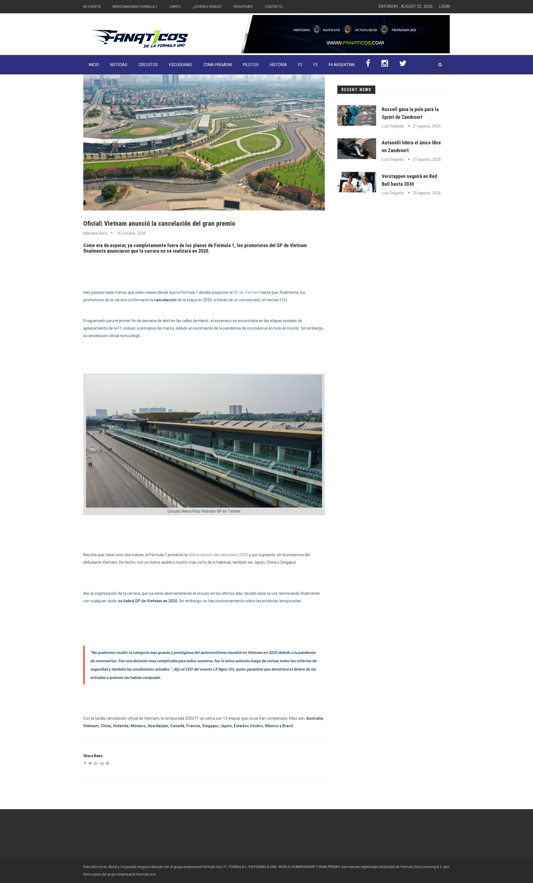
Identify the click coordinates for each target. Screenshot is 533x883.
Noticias (118, 64)
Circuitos (148, 64)
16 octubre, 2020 (131, 233)
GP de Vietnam (246, 292)
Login (444, 6)
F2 (300, 64)
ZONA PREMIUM (217, 64)
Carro (175, 7)
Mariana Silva (95, 233)
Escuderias (180, 64)
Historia (278, 64)
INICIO (94, 64)
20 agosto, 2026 (427, 193)
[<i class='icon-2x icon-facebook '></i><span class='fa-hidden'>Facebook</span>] (368, 64)
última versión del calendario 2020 (217, 555)
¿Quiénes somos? (207, 7)
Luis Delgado (393, 126)
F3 (315, 64)
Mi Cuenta (91, 7)
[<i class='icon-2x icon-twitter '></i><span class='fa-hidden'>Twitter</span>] (403, 64)
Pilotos (251, 64)
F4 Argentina (342, 64)
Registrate (243, 7)
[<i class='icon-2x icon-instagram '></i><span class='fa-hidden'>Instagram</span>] (385, 64)
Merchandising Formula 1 (134, 7)
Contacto (274, 7)
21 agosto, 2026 (427, 126)
